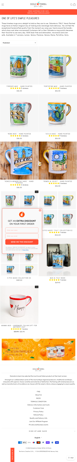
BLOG (38, 398)
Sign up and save (38, 431)
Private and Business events (38, 425)
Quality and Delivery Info (38, 418)
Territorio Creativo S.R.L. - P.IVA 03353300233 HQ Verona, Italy (38, 451)
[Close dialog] (40, 210)
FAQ (38, 391)
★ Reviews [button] (12, 455)
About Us (38, 395)
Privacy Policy (38, 411)
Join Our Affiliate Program (38, 421)
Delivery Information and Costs (38, 405)
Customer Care (38, 408)
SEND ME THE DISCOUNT (22, 242)
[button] (15, 88)
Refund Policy (38, 415)
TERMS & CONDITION (38, 401)
